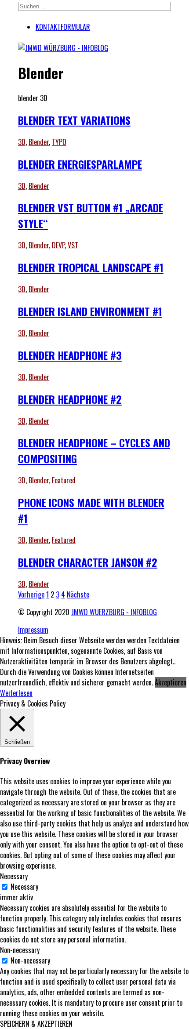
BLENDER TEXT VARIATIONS (74, 120)
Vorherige (31, 594)
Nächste (78, 594)
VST (73, 245)
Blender (39, 142)
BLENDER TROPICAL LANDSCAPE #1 (91, 267)
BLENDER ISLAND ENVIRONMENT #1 (90, 311)
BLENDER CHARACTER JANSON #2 (87, 562)
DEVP (58, 245)
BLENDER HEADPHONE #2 (70, 399)
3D (21, 142)
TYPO (59, 142)
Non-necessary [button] (20, 950)
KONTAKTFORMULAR (63, 27)
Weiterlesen (16, 693)
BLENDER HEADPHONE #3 (70, 355)
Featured (64, 480)
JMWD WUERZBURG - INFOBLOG (114, 612)
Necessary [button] (14, 876)
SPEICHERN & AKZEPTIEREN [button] (36, 1023)
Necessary (24, 886)
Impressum (33, 629)
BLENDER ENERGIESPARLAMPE (80, 164)
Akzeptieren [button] (170, 682)
